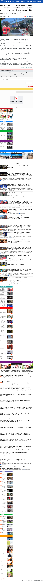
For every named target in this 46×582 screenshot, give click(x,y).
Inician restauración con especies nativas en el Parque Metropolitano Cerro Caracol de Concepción (19, 271)
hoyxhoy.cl (41, 580)
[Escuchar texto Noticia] (31, 67)
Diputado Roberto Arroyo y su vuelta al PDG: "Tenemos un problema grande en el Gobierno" (15, 421)
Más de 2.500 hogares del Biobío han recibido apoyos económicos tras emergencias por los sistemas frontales (19, 241)
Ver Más (6, 512)
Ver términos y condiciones (16, 107)
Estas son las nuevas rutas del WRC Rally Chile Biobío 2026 (19, 166)
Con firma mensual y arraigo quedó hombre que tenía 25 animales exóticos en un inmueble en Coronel (15, 387)
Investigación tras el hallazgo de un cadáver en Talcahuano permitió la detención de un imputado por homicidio (15, 440)
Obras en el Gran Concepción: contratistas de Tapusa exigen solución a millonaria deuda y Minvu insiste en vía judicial (19, 217)
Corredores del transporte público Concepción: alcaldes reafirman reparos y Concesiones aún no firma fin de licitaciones (19, 249)
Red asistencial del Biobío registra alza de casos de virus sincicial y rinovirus (14, 380)
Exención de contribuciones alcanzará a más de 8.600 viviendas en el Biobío (14, 453)
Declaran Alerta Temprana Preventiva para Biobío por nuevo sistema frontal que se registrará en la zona (18, 194)
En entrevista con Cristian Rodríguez (3, 547)
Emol (23, 580)
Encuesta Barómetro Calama (4, 539)
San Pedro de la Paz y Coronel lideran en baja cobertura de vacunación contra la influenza (15, 400)
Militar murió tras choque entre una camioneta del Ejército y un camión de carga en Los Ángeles (16, 182)
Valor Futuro (26, 580)
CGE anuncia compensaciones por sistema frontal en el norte (3, 129)
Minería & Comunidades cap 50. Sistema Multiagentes (4, 560)
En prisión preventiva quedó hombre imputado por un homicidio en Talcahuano (19, 263)
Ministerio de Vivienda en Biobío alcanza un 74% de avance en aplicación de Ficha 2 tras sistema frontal (16, 467)
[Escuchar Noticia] (17, 13)
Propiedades (37, 580)
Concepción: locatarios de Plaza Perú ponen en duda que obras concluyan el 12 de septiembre (15, 414)
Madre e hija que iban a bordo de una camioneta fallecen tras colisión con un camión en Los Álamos (19, 211)
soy (16, 170)
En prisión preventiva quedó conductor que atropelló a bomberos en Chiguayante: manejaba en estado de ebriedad (16, 433)
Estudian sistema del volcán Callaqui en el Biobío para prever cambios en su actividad (16, 447)
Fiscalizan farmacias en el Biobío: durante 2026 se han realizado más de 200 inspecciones (19, 233)
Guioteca (29, 580)
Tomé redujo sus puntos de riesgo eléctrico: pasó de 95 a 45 (15, 427)
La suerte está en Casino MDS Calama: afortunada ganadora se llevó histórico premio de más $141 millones (19, 279)
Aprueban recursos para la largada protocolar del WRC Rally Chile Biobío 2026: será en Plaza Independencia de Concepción (19, 226)
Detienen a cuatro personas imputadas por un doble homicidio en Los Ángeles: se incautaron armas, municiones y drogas (16, 461)
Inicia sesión (18, 76)
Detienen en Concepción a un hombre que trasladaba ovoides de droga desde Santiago (18, 185)
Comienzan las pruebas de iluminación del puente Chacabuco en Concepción (16, 394)
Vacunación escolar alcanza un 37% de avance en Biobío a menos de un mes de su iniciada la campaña (15, 374)
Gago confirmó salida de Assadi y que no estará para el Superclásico (3, 139)
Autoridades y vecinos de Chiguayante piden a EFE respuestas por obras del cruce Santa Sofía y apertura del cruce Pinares (16, 407)
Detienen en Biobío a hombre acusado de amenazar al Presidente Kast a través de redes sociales (19, 257)
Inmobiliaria (33, 580)
